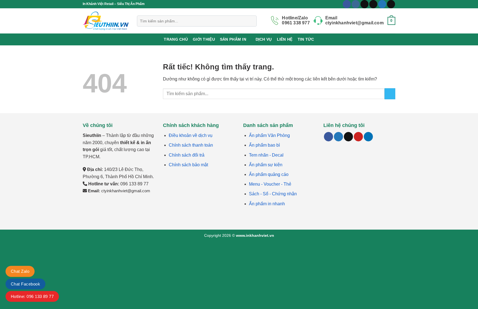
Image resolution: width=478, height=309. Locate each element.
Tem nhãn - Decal (266, 155)
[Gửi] (390, 93)
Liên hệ (285, 39)
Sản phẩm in (233, 39)
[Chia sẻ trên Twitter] (338, 136)
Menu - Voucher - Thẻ (270, 184)
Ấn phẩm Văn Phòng (269, 135)
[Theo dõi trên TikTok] (364, 4)
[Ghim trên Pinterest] (358, 136)
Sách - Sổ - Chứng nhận (273, 193)
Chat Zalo (20, 271)
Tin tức (306, 39)
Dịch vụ (264, 39)
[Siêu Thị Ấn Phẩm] (106, 21)
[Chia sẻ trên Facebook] (328, 136)
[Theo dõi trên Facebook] (347, 4)
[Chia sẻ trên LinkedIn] (368, 136)
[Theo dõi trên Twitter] (382, 4)
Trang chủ (176, 39)
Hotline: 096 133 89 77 (32, 296)
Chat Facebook (25, 284)
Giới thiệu (204, 39)
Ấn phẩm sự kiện (265, 164)
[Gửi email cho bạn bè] (348, 136)
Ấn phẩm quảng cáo (269, 174)
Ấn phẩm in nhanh (267, 203)
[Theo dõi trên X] (373, 4)
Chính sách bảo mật (188, 164)
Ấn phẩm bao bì (264, 145)
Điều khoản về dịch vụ (190, 135)
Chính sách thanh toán (191, 145)
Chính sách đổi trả (186, 155)
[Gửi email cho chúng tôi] (391, 4)
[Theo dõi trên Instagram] (356, 4)
